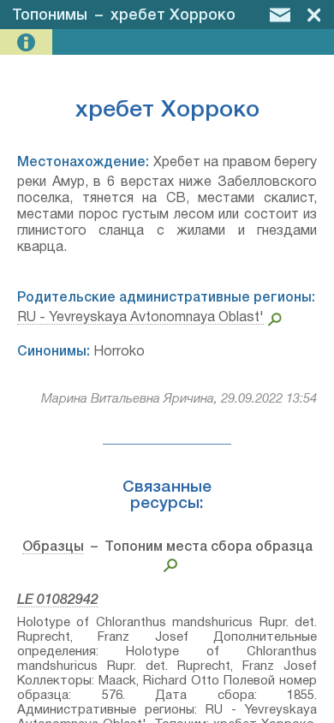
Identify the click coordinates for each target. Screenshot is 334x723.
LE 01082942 (57, 600)
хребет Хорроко (173, 15)
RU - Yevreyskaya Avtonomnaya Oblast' (140, 318)
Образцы (53, 547)
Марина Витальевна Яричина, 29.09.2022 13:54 (179, 399)
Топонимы (49, 15)
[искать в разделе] (167, 564)
